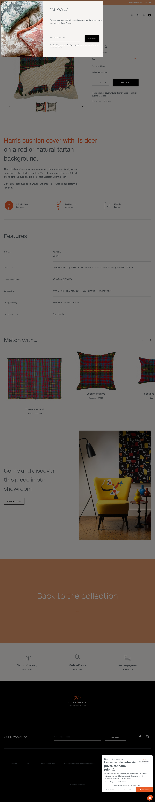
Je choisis (127, 790)
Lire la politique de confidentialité (115, 782)
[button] (150, 798)
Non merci (110, 790)
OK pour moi (144, 790)
